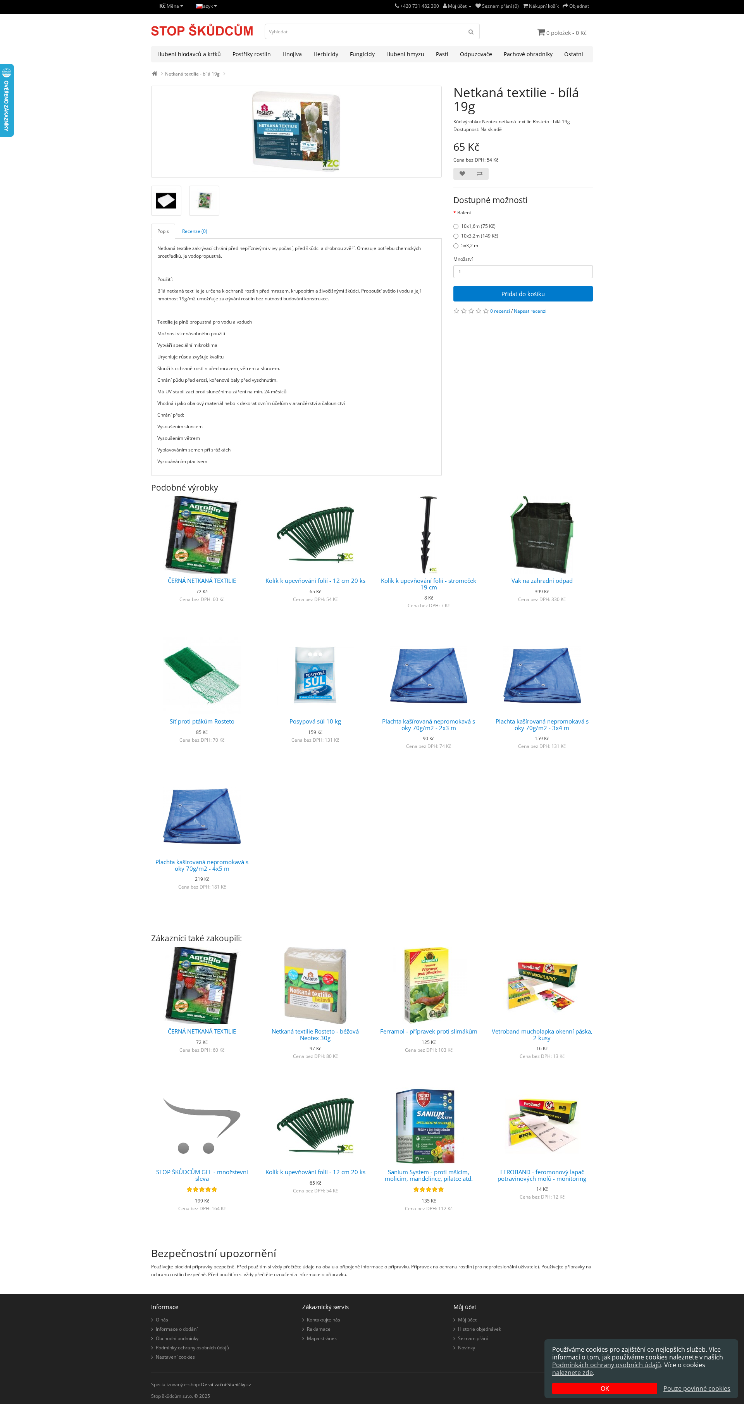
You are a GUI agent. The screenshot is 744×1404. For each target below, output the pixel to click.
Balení (464, 212)
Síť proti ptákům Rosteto (202, 721)
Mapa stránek (322, 1338)
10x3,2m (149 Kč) (479, 236)
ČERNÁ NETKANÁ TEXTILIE (202, 580)
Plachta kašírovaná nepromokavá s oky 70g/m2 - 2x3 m (428, 724)
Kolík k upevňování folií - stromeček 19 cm (428, 584)
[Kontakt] (397, 6)
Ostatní (573, 54)
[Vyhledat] (471, 31)
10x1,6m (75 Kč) (478, 226)
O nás (162, 1319)
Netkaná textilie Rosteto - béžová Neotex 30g (315, 1034)
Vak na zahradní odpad (542, 580)
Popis (163, 231)
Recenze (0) (194, 231)
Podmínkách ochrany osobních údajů (606, 1365)
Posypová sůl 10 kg (315, 721)
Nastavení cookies (175, 1357)
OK (605, 1388)
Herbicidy (325, 54)
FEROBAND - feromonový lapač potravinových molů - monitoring (542, 1175)
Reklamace (319, 1329)
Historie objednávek (479, 1329)
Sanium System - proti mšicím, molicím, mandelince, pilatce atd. (429, 1175)
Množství (463, 259)
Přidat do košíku (523, 294)
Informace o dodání (177, 1329)
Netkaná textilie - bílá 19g (192, 74)
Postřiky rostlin (251, 54)
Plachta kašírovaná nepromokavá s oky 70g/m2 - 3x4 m (542, 724)
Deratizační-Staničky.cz (226, 1384)
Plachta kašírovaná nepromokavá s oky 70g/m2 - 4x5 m (201, 865)
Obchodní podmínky (177, 1338)
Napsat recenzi (530, 311)
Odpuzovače (476, 54)
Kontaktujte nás (323, 1319)
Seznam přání (473, 1338)
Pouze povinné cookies (696, 1388)
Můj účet (467, 1319)
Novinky (466, 1347)
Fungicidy (362, 54)
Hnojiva (292, 54)
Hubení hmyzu (405, 54)
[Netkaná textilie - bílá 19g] (296, 132)
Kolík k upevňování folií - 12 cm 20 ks (315, 580)
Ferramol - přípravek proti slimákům (428, 1031)
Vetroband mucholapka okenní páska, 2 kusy (542, 1034)
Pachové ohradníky (528, 54)
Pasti (442, 54)
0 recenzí (500, 311)
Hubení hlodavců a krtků (189, 54)
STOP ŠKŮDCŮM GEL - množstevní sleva (202, 1175)
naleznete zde (572, 1372)
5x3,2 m (469, 245)
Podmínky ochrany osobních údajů (192, 1347)
